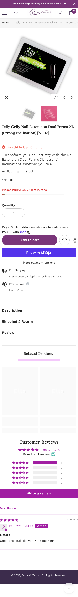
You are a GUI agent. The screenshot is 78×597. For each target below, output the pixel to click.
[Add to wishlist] (64, 240)
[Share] (73, 240)
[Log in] (60, 13)
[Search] (16, 12)
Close (74, 3)
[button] (20, 463)
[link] (20, 421)
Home (5, 22)
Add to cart (29, 240)
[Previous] (64, 97)
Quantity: (9, 205)
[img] (9, 520)
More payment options (39, 262)
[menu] (4, 12)
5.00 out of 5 (50, 450)
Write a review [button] (39, 493)
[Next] (72, 97)
